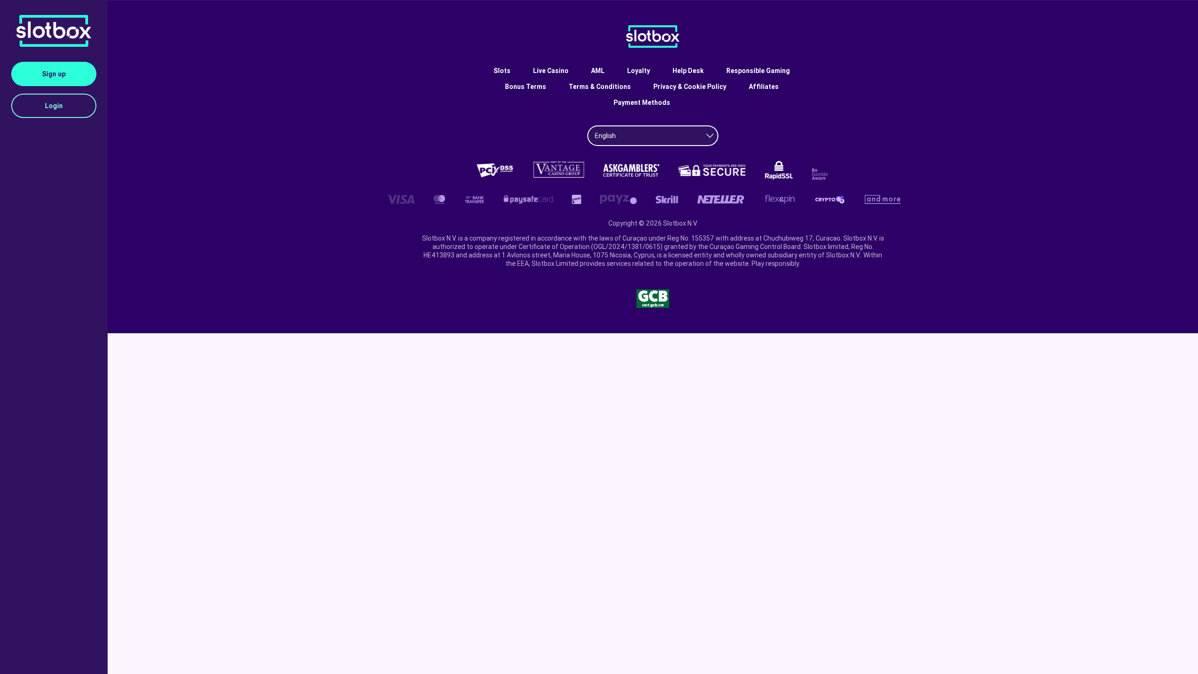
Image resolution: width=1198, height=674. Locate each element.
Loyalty (638, 70)
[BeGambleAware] (821, 174)
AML (598, 70)
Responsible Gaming (758, 70)
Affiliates (764, 86)
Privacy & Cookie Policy (689, 86)
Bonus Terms (525, 86)
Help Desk (688, 70)
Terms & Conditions (600, 86)
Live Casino (551, 70)
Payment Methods (642, 102)
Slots (502, 70)
